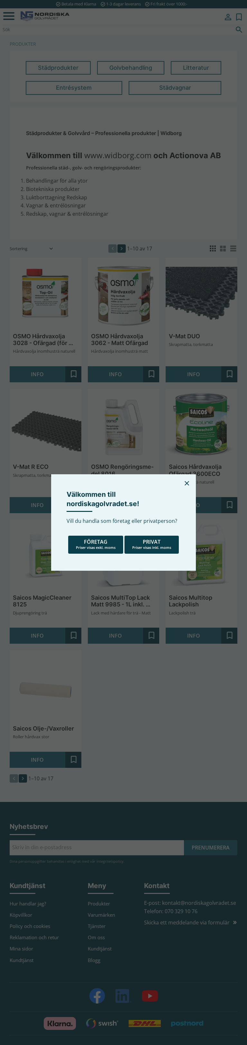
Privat (151, 544)
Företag (95, 544)
